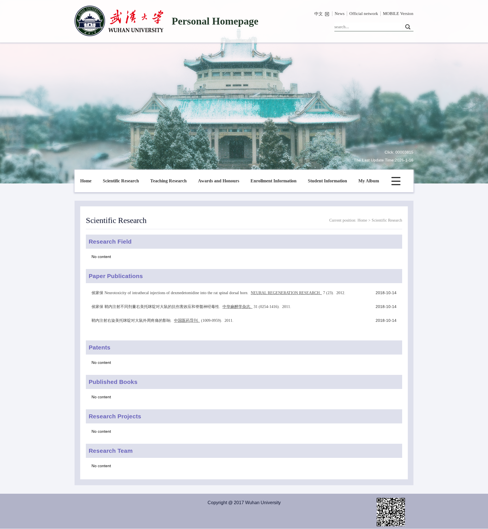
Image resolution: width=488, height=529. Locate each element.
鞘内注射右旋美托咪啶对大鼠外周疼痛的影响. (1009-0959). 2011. (163, 320)
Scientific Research (121, 180)
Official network (363, 13)
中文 (318, 14)
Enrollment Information (273, 180)
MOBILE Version (398, 13)
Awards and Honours (218, 180)
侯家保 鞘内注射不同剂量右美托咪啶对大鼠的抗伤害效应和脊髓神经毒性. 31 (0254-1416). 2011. (191, 307)
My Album (368, 180)
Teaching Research (168, 180)
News (340, 13)
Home (85, 180)
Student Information (327, 180)
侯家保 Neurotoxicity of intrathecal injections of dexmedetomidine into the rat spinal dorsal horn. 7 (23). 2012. (219, 293)
